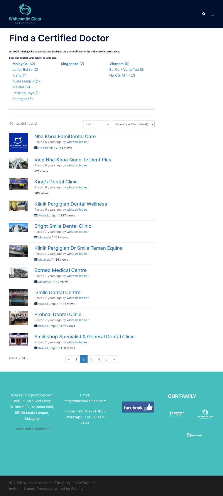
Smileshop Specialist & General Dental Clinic (84, 336)
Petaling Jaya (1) (26, 93)
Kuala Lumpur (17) (27, 81)
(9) (119, 64)
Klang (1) (19, 75)
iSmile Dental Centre (57, 292)
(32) (23, 64)
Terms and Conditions (32, 429)
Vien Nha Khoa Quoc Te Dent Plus (72, 159)
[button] (203, 14)
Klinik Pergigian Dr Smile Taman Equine (78, 248)
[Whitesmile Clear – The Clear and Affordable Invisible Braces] (25, 14)
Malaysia (44, 237)
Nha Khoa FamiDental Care (65, 136)
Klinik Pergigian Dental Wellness (70, 204)
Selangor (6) (22, 99)
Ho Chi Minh (46, 147)
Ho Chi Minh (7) (122, 75)
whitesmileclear (78, 142)
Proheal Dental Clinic (57, 314)
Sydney (77, 488)
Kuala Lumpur (48, 215)
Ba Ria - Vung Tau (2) (127, 69)
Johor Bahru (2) (25, 69)
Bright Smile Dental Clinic (62, 226)
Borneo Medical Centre (60, 270)
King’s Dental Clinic (56, 181)
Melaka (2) (21, 87)
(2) (72, 64)
